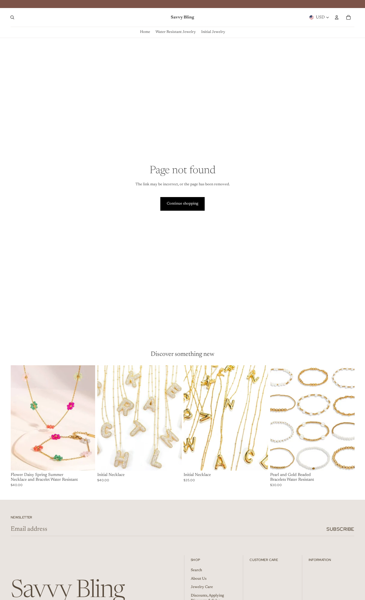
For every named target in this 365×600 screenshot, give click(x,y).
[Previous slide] (19, 418)
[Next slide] (87, 418)
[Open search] (12, 17)
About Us (199, 579)
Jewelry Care (202, 587)
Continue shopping (182, 204)
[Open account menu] (337, 17)
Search (196, 570)
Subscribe (340, 529)
